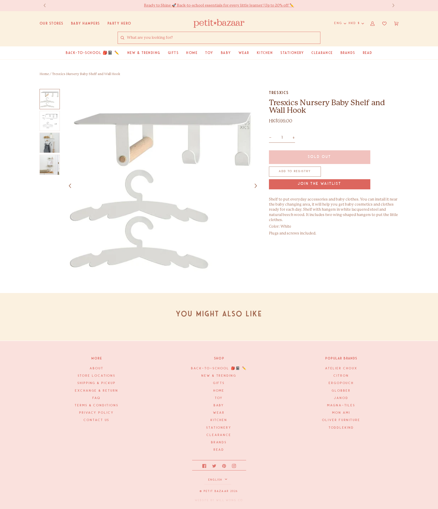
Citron (341, 375)
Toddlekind (341, 427)
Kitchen (219, 420)
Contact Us (97, 420)
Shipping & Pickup (97, 383)
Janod (341, 398)
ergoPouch (341, 383)
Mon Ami (341, 412)
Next (390, 5)
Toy (219, 398)
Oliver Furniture (341, 420)
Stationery (218, 427)
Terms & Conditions (96, 405)
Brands (219, 442)
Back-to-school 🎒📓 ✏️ (219, 368)
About (97, 368)
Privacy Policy (96, 412)
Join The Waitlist (319, 184)
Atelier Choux (341, 368)
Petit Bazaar (216, 491)
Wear (219, 412)
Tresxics (278, 92)
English (216, 479)
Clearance (219, 435)
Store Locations (97, 375)
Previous (47, 5)
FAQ (97, 398)
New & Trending (219, 375)
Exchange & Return (96, 390)
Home (44, 74)
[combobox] (223, 38)
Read (219, 449)
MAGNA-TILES (341, 405)
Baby (219, 405)
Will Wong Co (229, 500)
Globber (341, 390)
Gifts (219, 383)
